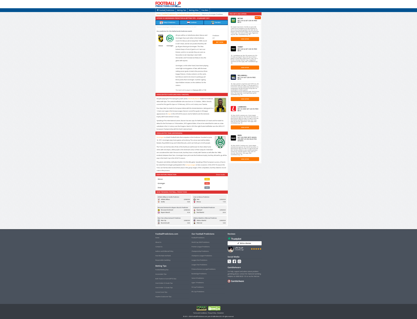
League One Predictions (199, 260)
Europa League (190, 165)
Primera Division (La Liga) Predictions (204, 269)
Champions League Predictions (202, 256)
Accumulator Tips (161, 274)
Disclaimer (220, 313)
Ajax (169, 114)
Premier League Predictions (201, 247)
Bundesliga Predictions (199, 274)
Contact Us (158, 247)
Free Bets (204, 10)
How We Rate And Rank (163, 256)
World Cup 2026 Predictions (200, 242)
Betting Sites (194, 10)
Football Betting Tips (162, 270)
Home (158, 14)
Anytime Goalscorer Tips (163, 297)
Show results (220, 174)
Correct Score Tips (161, 292)
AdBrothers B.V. (217, 316)
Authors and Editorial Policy (164, 251)
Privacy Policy (212, 313)
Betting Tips (181, 10)
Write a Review (245, 243)
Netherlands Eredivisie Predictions (188, 14)
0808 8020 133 (241, 276)
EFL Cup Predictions (198, 292)
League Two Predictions (199, 265)
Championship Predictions (200, 251)
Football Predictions (166, 10)
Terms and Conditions (200, 313)
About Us (158, 242)
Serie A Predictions (198, 278)
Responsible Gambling (162, 260)
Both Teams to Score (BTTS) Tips (165, 279)
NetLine (256, 276)
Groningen (160, 137)
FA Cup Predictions (198, 287)
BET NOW (219, 42)
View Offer (245, 39)
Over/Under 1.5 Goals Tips (164, 288)
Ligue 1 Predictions (198, 283)
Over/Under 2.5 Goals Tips (164, 283)
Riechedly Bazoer (194, 99)
